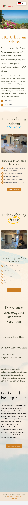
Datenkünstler (10, 496)
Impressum (18, 496)
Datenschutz (14, 498)
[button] (14, 101)
